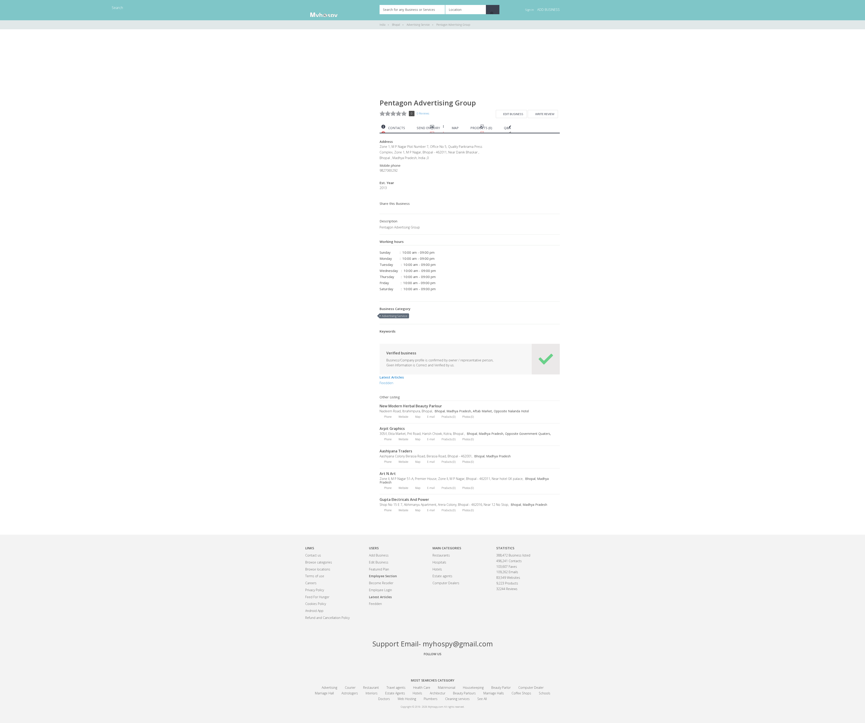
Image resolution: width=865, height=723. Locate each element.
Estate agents (442, 576)
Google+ (432, 664)
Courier (350, 687)
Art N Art (388, 473)
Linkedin (457, 664)
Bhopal (439, 411)
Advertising (329, 687)
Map (455, 128)
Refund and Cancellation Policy (327, 618)
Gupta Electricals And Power (404, 499)
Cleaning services (457, 699)
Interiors (372, 693)
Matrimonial (446, 687)
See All (482, 699)
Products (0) (481, 128)
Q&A (507, 128)
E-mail (431, 417)
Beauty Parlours (464, 693)
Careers (310, 583)
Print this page (558, 129)
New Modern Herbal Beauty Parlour (411, 406)
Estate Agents (395, 693)
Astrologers (349, 693)
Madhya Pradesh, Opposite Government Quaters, (515, 433)
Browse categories (318, 562)
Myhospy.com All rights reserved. (446, 706)
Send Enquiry (428, 128)
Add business (548, 9)
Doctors (384, 699)
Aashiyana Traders (396, 451)
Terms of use (314, 576)
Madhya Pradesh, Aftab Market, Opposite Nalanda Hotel (487, 411)
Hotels (437, 569)
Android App (314, 611)
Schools (544, 693)
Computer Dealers (445, 583)
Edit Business (513, 114)
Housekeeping (473, 687)
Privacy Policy (314, 590)
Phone (388, 417)
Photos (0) (468, 417)
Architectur (437, 693)
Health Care (421, 687)
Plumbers (430, 699)
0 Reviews (423, 113)
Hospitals (439, 562)
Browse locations (317, 569)
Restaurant (371, 687)
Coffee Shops (521, 693)
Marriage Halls (493, 693)
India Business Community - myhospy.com (327, 10)
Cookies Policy (315, 604)
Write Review (544, 114)
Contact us (313, 555)
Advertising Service (394, 316)
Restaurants (441, 555)
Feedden (386, 383)
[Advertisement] (339, 103)
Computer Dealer (531, 687)
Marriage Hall (324, 693)
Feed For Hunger (317, 597)
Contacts (396, 128)
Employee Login (380, 590)
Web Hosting (407, 699)
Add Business (379, 555)
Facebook (407, 664)
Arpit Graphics (392, 428)
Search (492, 9)
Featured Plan (379, 569)
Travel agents (396, 687)
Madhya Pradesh (498, 456)
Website (403, 417)
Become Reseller (381, 583)
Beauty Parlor (501, 687)
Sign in (529, 10)
